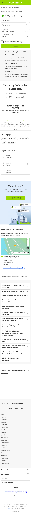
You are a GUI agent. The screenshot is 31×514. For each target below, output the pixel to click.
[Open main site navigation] (2, 2)
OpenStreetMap (23, 252)
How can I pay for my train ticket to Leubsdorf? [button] (13, 313)
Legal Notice (15, 504)
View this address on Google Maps (14, 268)
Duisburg (3, 460)
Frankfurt (4, 419)
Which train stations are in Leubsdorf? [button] (10, 359)
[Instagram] (15, 500)
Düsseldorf (4, 427)
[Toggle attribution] (28, 253)
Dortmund (4, 440)
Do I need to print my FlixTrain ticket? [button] (14, 296)
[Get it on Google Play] (11, 492)
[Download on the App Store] (22, 492)
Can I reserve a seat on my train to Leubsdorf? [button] (13, 307)
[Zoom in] (28, 239)
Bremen (3, 453)
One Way (7, 16)
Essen (3, 448)
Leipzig (3, 435)
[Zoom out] (28, 242)
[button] (15, 20)
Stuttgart (4, 425)
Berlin (2, 414)
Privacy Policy (23, 504)
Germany (16, 7)
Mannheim (4, 455)
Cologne (3, 422)
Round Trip (19, 16)
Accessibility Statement (22, 506)
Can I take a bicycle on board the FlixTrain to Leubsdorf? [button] (12, 319)
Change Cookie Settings (17, 508)
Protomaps (15, 252)
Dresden (3, 430)
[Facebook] (14, 500)
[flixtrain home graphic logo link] (15, 2)
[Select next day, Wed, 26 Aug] (28, 31)
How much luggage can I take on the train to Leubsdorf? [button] (14, 326)
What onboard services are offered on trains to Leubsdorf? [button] (13, 346)
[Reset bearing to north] (28, 244)
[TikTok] (17, 500)
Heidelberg (4, 458)
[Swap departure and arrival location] (27, 23)
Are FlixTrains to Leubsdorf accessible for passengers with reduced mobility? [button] (12, 333)
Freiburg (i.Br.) (5, 443)
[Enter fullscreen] (28, 248)
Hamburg (3, 417)
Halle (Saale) (5, 463)
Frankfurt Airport (6, 450)
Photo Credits (11, 506)
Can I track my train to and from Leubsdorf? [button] (12, 301)
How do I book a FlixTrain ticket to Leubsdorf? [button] (13, 286)
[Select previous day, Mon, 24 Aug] (25, 31)
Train (9, 7)
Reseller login (7, 504)
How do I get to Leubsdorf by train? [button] (13, 291)
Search (15, 46)
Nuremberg (4, 437)
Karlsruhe (4, 445)
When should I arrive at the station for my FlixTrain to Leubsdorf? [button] (13, 353)
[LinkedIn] (16, 500)
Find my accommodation (12, 42)
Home (3, 7)
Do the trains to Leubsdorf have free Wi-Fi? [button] (14, 340)
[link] (15, 203)
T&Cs (5, 506)
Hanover (3, 432)
